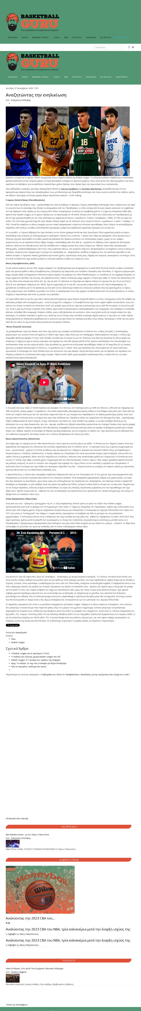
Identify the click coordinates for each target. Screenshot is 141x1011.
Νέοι (13, 639)
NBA (66, 37)
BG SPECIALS (106, 37)
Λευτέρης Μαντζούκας (91, 188)
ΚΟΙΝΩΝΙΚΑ (91, 37)
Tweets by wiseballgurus (17, 1004)
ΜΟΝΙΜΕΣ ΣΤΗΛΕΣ (40, 37)
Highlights (12, 934)
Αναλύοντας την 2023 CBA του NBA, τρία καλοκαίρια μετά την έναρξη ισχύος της (68, 929)
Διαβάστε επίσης (69, 859)
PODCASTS (77, 37)
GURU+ (57, 37)
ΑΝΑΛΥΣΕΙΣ (13, 37)
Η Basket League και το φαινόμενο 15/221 (30, 653)
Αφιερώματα (21, 632)
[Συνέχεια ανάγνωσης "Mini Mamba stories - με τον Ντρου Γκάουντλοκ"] (70, 844)
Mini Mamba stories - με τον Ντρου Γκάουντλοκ (27, 834)
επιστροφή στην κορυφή (17, 818)
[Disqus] (70, 710)
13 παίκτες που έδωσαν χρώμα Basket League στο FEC (36, 656)
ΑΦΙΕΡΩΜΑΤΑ (122, 37)
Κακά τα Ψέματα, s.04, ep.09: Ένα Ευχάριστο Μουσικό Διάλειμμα (34, 968)
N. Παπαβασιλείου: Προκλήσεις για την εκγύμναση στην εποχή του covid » (96, 674)
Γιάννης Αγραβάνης (69, 188)
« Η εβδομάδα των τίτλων (50, 674)
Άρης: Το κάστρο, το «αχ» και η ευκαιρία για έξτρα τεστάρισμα (38, 663)
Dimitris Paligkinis (19, 972)
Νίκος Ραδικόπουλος (29, 934)
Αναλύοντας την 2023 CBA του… (30, 918)
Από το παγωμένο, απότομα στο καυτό (28, 666)
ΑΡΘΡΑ (25, 37)
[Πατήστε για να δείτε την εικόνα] (70, 141)
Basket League (18, 642)
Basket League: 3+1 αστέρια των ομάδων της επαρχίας (35, 660)
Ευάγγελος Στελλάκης (21, 100)
